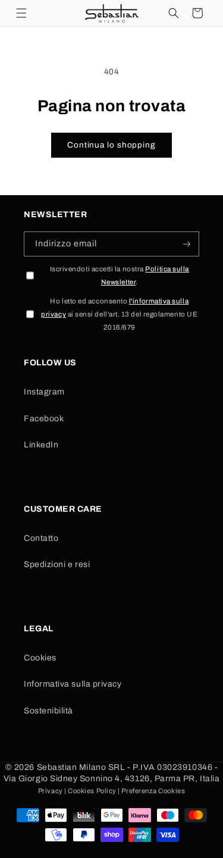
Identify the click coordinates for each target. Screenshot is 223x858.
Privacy (50, 790)
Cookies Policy (92, 790)
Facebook (44, 418)
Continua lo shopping (111, 144)
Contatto (41, 538)
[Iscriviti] (187, 244)
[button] (21, 13)
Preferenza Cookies (153, 790)
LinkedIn (41, 444)
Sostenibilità (48, 710)
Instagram (44, 391)
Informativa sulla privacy (73, 683)
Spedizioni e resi (57, 564)
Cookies (40, 657)
